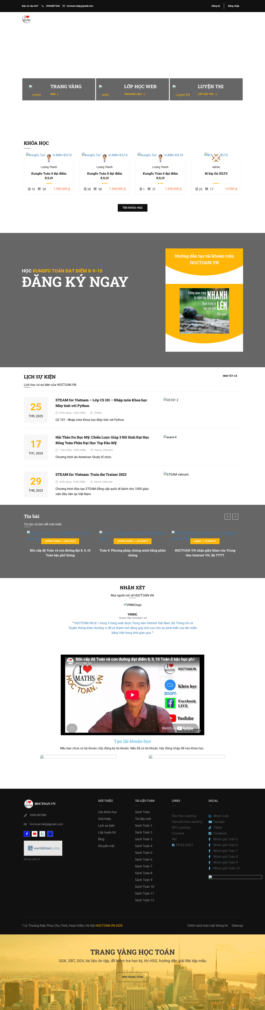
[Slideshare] (50, 834)
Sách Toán (142, 812)
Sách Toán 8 (143, 873)
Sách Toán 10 (144, 886)
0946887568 (53, 6)
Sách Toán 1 (143, 825)
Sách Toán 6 (143, 859)
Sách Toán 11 (144, 893)
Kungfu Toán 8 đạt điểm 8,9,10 (104, 175)
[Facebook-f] (27, 834)
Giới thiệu (151, 18)
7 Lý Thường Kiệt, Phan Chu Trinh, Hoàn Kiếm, (53, 925)
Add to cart (49, 154)
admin (216, 167)
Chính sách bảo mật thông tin (207, 925)
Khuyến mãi (106, 846)
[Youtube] (34, 834)
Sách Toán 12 (144, 900)
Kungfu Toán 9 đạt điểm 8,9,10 (48, 175)
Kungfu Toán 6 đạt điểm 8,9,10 (160, 175)
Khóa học (131, 18)
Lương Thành (49, 167)
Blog (229, 18)
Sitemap (237, 925)
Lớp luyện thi (107, 832)
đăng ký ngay (75, 281)
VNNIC (132, 614)
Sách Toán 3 (143, 839)
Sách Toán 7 (143, 866)
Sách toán (189, 18)
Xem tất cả (230, 375)
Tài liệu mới (143, 819)
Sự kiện (170, 18)
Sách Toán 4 (143, 846)
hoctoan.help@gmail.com (80, 6)
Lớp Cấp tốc (206, 94)
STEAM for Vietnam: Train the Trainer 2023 (90, 474)
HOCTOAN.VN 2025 (109, 925)
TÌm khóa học (133, 94)
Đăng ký (216, 6)
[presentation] (227, 517)
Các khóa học (107, 812)
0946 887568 (38, 815)
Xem (53, 94)
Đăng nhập (233, 6)
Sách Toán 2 (143, 832)
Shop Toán (211, 18)
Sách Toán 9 (143, 880)
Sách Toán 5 (143, 853)
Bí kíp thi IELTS (216, 173)
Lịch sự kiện (106, 825)
